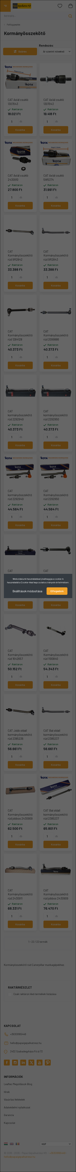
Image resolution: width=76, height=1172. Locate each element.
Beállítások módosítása (27, 591)
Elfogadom (57, 591)
